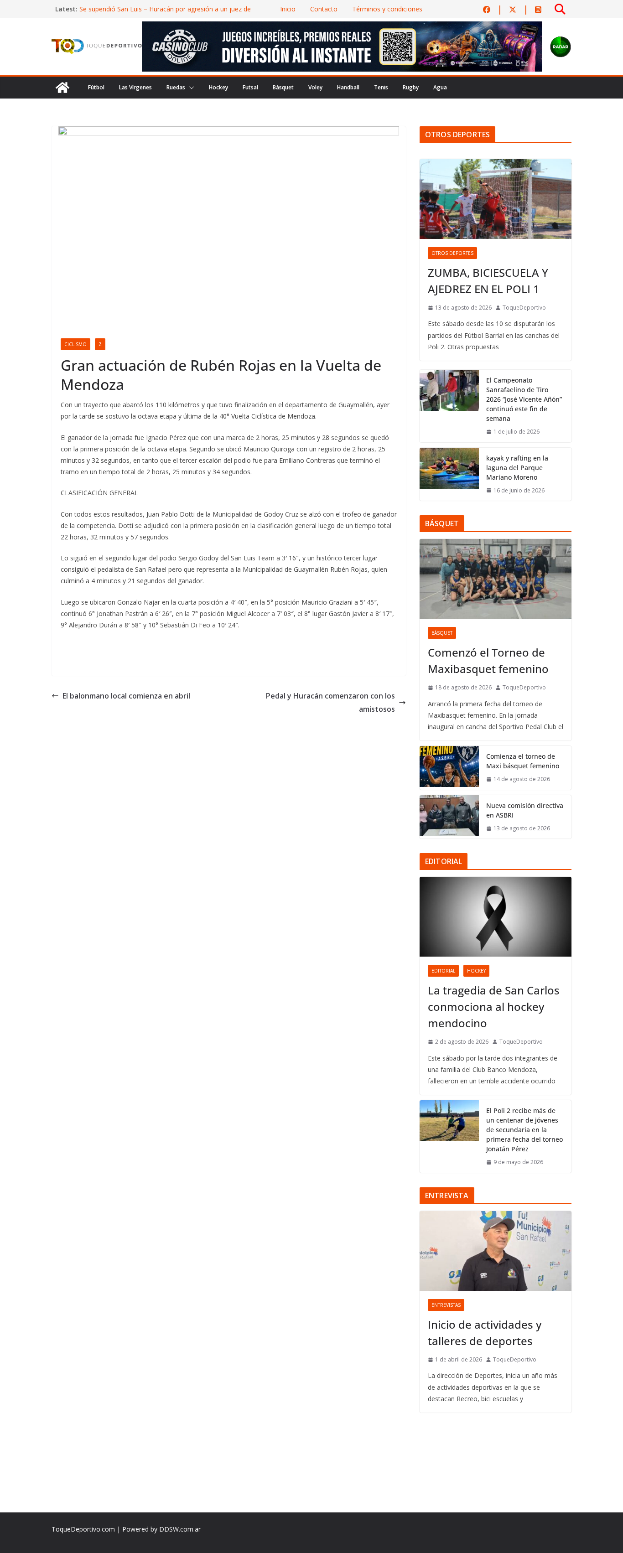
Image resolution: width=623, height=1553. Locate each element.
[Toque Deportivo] (62, 87)
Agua (440, 87)
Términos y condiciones (387, 9)
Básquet (283, 87)
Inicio (288, 9)
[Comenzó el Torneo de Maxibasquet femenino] (495, 579)
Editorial (443, 971)
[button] (189, 87)
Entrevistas (446, 1305)
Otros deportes (452, 253)
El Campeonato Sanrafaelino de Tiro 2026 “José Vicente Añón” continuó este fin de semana (524, 399)
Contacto (323, 9)
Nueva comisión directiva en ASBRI (524, 810)
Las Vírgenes (135, 87)
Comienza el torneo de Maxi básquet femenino (522, 761)
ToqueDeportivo (524, 307)
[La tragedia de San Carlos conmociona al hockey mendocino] (495, 917)
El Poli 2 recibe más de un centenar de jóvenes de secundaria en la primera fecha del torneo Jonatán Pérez (524, 1129)
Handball (348, 87)
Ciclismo (75, 344)
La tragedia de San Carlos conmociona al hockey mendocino (494, 1006)
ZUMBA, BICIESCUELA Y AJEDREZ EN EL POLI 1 (488, 280)
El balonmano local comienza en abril (126, 696)
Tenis (381, 87)
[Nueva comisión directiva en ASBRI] (449, 817)
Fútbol (96, 87)
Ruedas (175, 87)
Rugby (411, 87)
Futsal (250, 87)
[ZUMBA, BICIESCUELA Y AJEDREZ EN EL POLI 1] (495, 199)
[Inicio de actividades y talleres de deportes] (495, 1251)
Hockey (218, 87)
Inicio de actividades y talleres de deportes (484, 1332)
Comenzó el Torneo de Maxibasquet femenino (488, 660)
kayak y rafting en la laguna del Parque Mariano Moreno (517, 467)
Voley (315, 87)
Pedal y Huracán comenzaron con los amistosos (330, 702)
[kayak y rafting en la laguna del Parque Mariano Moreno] (449, 474)
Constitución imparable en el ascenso (134, 9)
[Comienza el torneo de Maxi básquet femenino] (449, 768)
